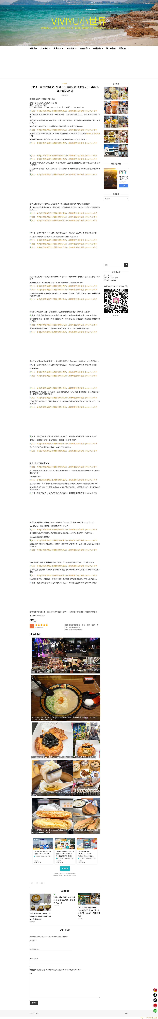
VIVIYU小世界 (79, 21)
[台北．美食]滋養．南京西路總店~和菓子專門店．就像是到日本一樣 (64, 900)
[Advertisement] (79, 65)
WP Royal (36, 1013)
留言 (31, 973)
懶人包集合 (111, 48)
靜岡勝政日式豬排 (93, 134)
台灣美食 (57, 48)
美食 (37, 883)
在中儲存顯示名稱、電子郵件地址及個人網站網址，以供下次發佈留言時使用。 (56, 970)
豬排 (42, 883)
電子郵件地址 (34, 949)
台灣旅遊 (97, 48)
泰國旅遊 (84, 48)
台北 (32, 883)
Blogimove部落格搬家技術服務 (149, 1018)
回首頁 (34, 48)
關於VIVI (123, 48)
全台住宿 (44, 48)
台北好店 (65, 83)
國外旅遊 (70, 48)
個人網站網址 (34, 958)
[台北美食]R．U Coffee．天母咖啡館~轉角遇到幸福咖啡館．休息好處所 (40, 916)
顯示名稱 (33, 940)
